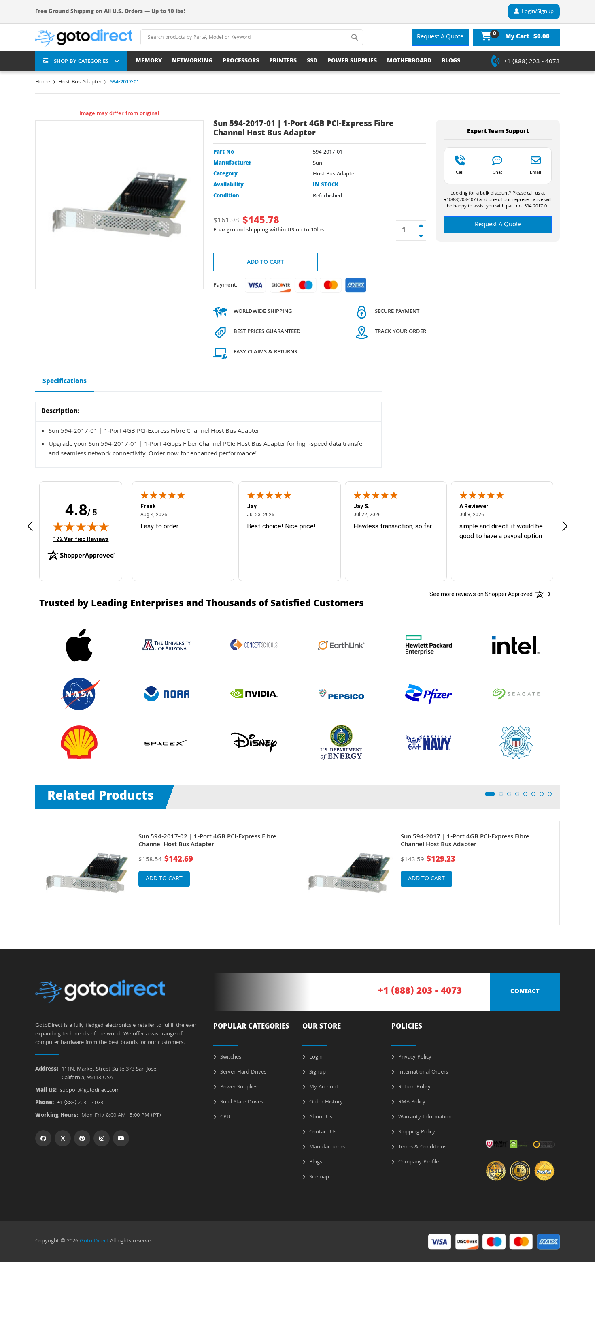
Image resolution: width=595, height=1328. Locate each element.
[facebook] (43, 1138)
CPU (225, 1117)
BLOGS (451, 61)
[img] (81, 526)
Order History (325, 1102)
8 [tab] (552, 796)
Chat (497, 172)
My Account (323, 1087)
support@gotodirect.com (90, 1090)
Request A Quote (440, 37)
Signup (317, 1072)
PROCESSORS (241, 61)
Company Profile (418, 1162)
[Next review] (565, 526)
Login (315, 1057)
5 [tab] (528, 796)
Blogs (315, 1162)
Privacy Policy (414, 1057)
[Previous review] (30, 526)
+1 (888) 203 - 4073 (532, 62)
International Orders (422, 1072)
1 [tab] (489, 796)
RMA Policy (411, 1102)
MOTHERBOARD (409, 61)
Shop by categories (81, 61)
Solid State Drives (241, 1102)
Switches (230, 1057)
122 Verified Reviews (81, 538)
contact (525, 992)
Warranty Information (424, 1117)
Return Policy (414, 1087)
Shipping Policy (416, 1132)
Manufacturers (326, 1147)
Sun (317, 163)
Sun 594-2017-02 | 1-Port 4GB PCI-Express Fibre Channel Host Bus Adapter (207, 841)
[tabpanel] (166, 873)
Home (42, 82)
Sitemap (318, 1177)
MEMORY (149, 61)
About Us (320, 1117)
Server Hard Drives (242, 1072)
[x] (63, 1138)
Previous (29, 867)
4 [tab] (520, 796)
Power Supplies (238, 1087)
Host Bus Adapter (80, 82)
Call (459, 172)
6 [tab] (536, 796)
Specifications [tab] (64, 381)
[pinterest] (82, 1138)
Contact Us (322, 1132)
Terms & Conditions (421, 1147)
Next (566, 867)
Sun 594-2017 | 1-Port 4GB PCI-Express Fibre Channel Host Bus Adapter (465, 841)
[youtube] (121, 1138)
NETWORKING (192, 61)
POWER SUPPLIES (352, 61)
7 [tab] (544, 796)
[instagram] (102, 1138)
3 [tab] (512, 796)
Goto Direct (94, 1241)
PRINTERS (283, 61)
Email (535, 172)
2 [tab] (503, 796)
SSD (312, 61)
